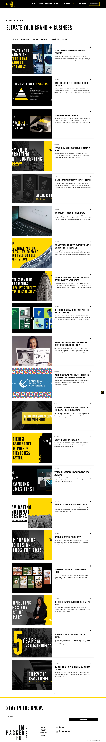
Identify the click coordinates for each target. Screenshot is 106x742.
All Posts (15, 39)
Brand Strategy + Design (29, 39)
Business (44, 39)
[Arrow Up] (102, 392)
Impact (64, 39)
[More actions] (91, 47)
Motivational (54, 39)
